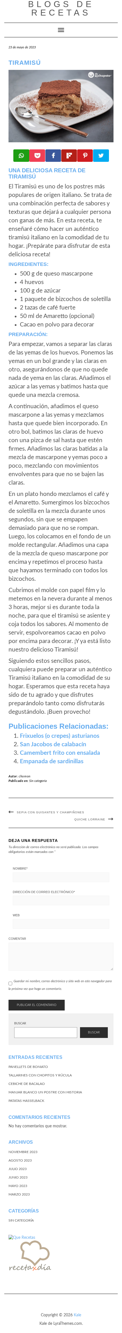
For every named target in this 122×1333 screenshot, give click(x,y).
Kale (77, 1315)
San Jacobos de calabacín (53, 744)
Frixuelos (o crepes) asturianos (59, 736)
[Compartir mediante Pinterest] (85, 155)
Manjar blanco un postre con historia (45, 1092)
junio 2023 (18, 1177)
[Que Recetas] (22, 1237)
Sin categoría (38, 780)
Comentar (17, 938)
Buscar (20, 1023)
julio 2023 (18, 1169)
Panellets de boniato (28, 1066)
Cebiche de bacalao (27, 1083)
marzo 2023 (19, 1194)
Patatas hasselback (26, 1100)
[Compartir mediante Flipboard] (69, 155)
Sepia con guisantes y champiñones (50, 812)
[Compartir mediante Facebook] (53, 155)
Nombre (20, 868)
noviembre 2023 (23, 1152)
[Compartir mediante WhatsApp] (21, 155)
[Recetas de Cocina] (30, 1257)
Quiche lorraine (89, 819)
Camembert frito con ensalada (60, 753)
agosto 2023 (20, 1160)
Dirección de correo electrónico (44, 892)
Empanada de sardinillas (51, 761)
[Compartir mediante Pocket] (37, 155)
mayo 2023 (18, 1186)
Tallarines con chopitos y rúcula (40, 1075)
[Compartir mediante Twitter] (101, 155)
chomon (25, 776)
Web (16, 915)
